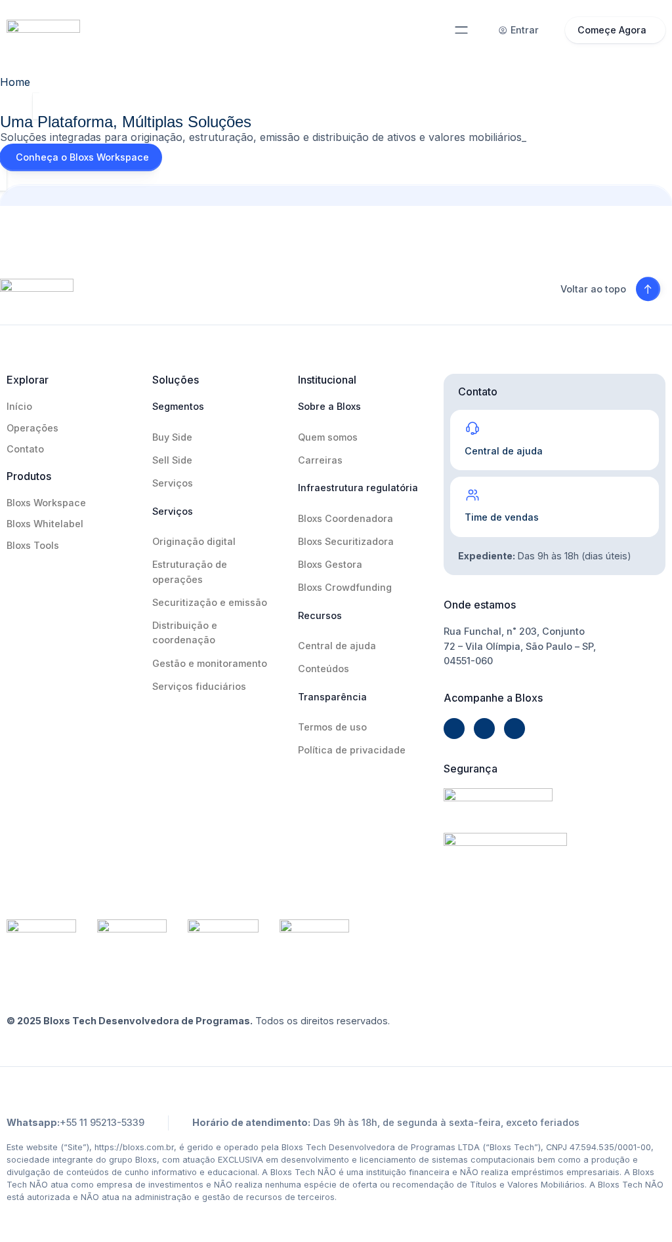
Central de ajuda (504, 450)
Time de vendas (502, 517)
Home (15, 82)
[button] (461, 30)
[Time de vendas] (472, 495)
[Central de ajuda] (472, 428)
